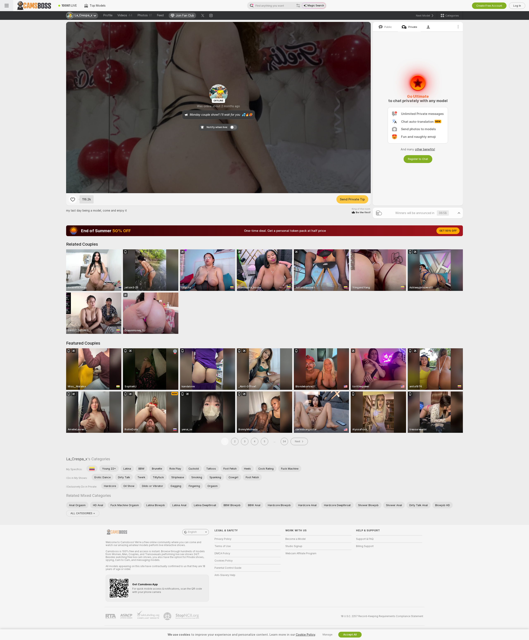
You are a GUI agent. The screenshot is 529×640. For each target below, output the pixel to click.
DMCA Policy (222, 553)
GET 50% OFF (448, 230)
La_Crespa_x (76, 459)
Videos (124, 15)
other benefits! (425, 149)
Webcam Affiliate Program (300, 553)
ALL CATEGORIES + (82, 513)
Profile (107, 15)
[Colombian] (92, 468)
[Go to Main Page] (34, 5)
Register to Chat (418, 159)
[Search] (298, 5)
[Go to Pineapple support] (167, 616)
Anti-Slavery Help (224, 575)
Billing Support (365, 546)
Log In (517, 5)
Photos (144, 15)
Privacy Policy (222, 539)
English (192, 532)
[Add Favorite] (73, 199)
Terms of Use (222, 546)
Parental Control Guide (227, 567)
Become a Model (295, 539)
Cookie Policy (305, 634)
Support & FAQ (365, 539)
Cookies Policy (223, 560)
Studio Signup (293, 546)
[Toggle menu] (6, 5)
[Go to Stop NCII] (187, 616)
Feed (160, 15)
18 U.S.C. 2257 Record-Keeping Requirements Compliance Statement (382, 616)
